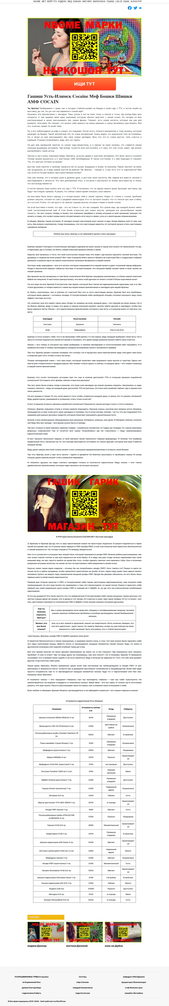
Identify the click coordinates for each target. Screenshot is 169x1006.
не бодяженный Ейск (31, 982)
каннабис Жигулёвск (134, 993)
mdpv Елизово (82, 982)
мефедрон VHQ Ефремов (134, 977)
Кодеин (62, 1)
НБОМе (36, 1)
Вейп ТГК (52, 1)
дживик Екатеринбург (31, 988)
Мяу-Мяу (87, 1)
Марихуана (99, 1)
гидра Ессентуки (82, 993)
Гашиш (110, 1)
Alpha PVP (136, 1)
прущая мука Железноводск (133, 982)
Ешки (126, 1)
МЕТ (44, 1)
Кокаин (77, 1)
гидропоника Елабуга (31, 993)
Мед (70, 1)
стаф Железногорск (134, 988)
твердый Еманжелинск (83, 988)
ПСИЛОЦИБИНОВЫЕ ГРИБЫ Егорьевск (31, 977)
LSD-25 (118, 1)
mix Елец (82, 977)
